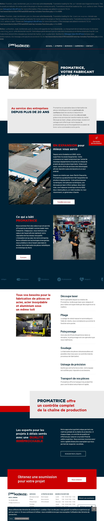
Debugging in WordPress (12, 9)
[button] (58, 46)
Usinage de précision (73, 364)
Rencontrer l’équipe (73, 454)
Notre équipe (44, 496)
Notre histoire (45, 499)
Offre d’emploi (45, 501)
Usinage (32, 506)
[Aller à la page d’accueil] (19, 45)
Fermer (11, 518)
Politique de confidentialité (21, 518)
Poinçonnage (68, 331)
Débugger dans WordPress (74, 34)
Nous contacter (77, 479)
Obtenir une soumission (86, 498)
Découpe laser (69, 296)
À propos (23, 257)
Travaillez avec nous (63, 202)
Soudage (66, 347)
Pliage (64, 315)
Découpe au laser (34, 496)
